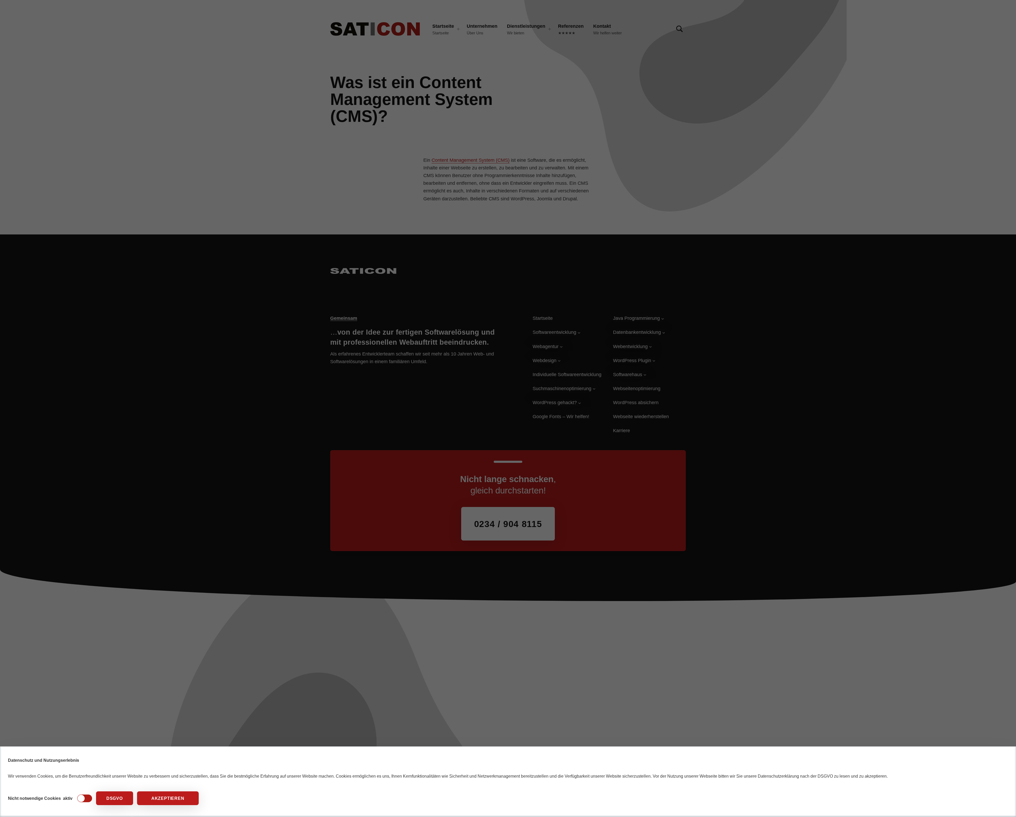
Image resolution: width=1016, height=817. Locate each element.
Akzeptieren (167, 798)
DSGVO (114, 798)
